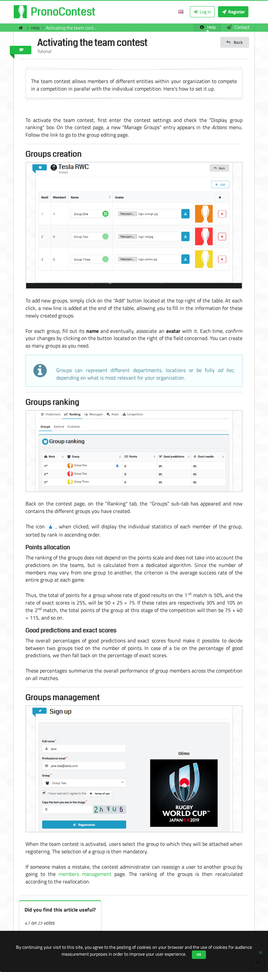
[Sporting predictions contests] (19, 27)
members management (85, 874)
